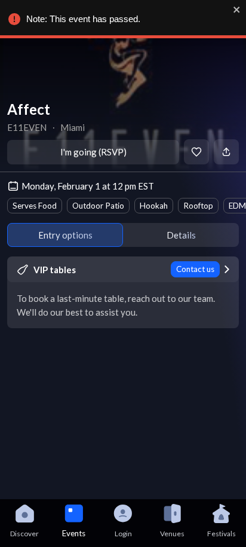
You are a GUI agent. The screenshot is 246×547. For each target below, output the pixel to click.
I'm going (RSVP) (93, 151)
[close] (237, 9)
